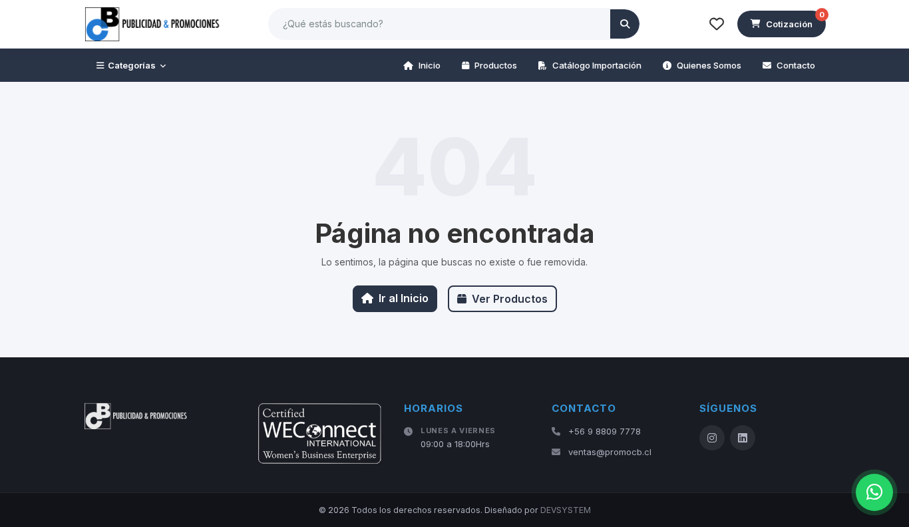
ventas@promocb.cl (609, 451)
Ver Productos (510, 298)
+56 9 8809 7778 (604, 431)
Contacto (796, 65)
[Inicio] (153, 24)
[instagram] (712, 437)
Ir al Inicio (404, 298)
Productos (495, 65)
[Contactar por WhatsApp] (874, 492)
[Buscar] (624, 24)
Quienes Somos (709, 65)
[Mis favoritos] (716, 24)
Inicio (430, 65)
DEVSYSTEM (565, 510)
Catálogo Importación (596, 65)
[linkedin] (742, 437)
